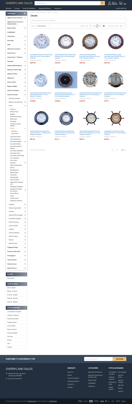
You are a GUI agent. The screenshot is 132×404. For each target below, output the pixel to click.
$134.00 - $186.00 (12, 295)
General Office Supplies (16, 215)
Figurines (13, 163)
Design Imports (11, 322)
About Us (8, 8)
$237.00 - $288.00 (12, 302)
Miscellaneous (14, 170)
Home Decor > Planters (14, 57)
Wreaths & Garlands (16, 200)
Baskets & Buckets (15, 116)
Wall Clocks (14, 133)
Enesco (9, 340)
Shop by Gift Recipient (14, 65)
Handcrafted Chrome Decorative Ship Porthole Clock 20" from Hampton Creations (91, 94)
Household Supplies (15, 218)
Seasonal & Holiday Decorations (16, 190)
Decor (10, 105)
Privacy (17, 8)
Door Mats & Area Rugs (17, 155)
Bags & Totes (11, 28)
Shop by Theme (12, 74)
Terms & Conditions (29, 8)
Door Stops (13, 160)
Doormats (10, 40)
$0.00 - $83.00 (11, 288)
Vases (12, 196)
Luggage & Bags (12, 247)
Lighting (11, 229)
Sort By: (34, 26)
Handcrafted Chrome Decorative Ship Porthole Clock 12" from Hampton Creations (115, 94)
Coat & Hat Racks (15, 136)
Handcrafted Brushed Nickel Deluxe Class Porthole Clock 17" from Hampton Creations (40, 94)
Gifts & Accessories (13, 49)
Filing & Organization (15, 208)
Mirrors (12, 167)
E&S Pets (10, 336)
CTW (8, 343)
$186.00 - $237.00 (12, 298)
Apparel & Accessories (14, 18)
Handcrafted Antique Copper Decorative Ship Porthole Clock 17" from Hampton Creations (65, 94)
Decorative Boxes (15, 139)
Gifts (8, 44)
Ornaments (13, 175)
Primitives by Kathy (12, 318)
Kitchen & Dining (14, 222)
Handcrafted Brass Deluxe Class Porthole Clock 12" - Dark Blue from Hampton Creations (40, 132)
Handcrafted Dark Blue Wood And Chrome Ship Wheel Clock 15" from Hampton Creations (90, 132)
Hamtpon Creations (13, 315)
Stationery (10, 78)
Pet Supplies (11, 255)
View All (9, 347)
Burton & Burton (12, 329)
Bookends (13, 121)
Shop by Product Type (14, 69)
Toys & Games (12, 260)
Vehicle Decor (12, 264)
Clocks (12, 128)
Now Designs (11, 326)
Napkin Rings (14, 172)
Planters (11, 240)
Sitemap (70, 387)
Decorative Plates (15, 144)
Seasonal (10, 61)
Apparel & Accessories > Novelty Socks (15, 23)
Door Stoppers (14, 158)
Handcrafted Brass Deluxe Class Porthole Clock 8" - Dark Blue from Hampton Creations (65, 132)
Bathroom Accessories (15, 102)
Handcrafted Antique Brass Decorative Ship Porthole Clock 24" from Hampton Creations (90, 56)
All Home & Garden (14, 98)
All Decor (13, 109)
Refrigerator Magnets (16, 186)
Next (122, 150)
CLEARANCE (11, 32)
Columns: (82, 26)
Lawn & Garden (13, 225)
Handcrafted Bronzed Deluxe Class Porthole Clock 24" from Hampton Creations (65, 56)
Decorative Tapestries (16, 150)
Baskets (12, 114)
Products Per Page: (113, 26)
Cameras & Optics (13, 90)
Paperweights (14, 177)
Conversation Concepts (14, 311)
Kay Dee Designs (12, 333)
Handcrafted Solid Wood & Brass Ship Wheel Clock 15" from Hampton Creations (115, 132)
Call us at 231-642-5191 (15, 378)
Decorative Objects (15, 141)
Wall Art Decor (14, 198)
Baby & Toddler (12, 86)
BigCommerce (32, 401)
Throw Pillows (14, 193)
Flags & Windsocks (16, 165)
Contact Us (57, 8)
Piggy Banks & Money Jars (16, 183)
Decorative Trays (15, 153)
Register (115, 4)
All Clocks (14, 131)
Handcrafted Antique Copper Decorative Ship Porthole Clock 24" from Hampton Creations (114, 56)
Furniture (11, 211)
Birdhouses (13, 119)
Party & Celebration (13, 251)
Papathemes (53, 401)
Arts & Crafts (11, 82)
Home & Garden (12, 94)
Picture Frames (14, 179)
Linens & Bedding (14, 233)
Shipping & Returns (45, 8)
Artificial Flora (14, 111)
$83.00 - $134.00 (12, 291)
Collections (11, 36)
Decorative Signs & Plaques (15, 147)
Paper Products (13, 236)
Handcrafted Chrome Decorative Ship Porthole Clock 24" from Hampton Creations (41, 56)
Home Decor (11, 53)
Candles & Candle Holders (15, 125)
